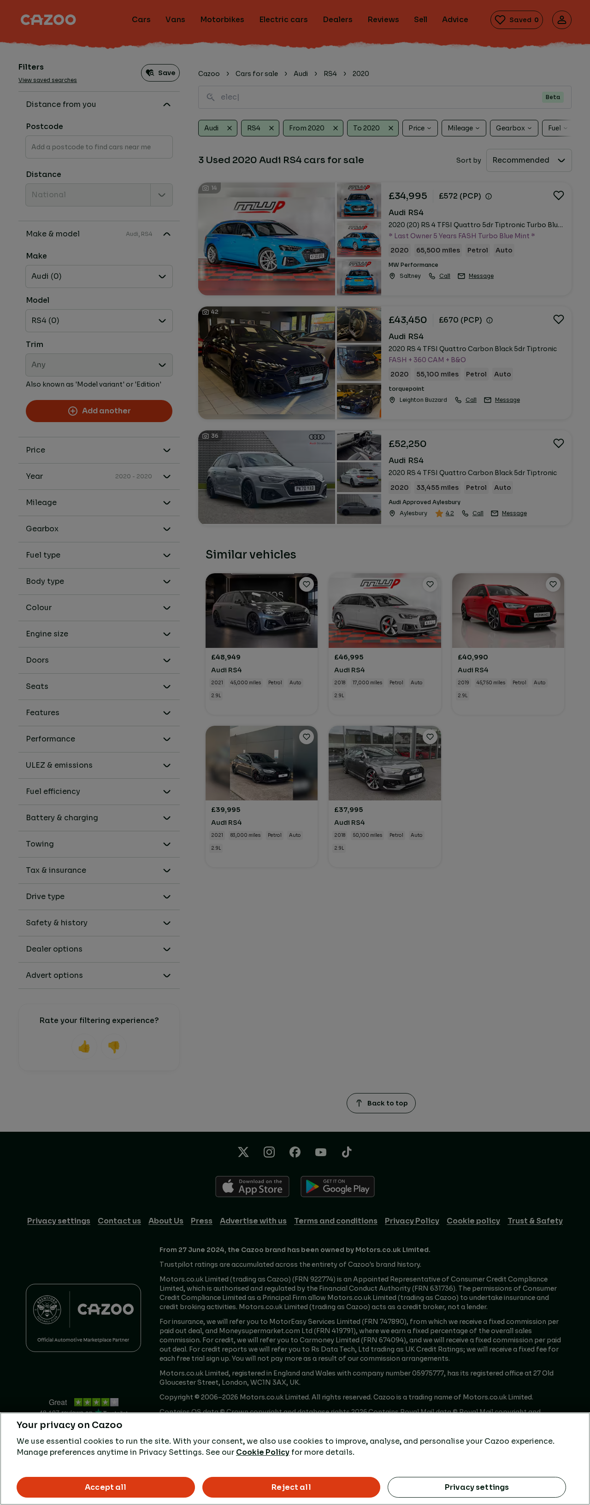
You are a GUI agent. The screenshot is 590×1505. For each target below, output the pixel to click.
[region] (295, 1458)
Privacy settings (477, 1487)
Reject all (291, 1487)
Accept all (106, 1487)
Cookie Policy (262, 1452)
